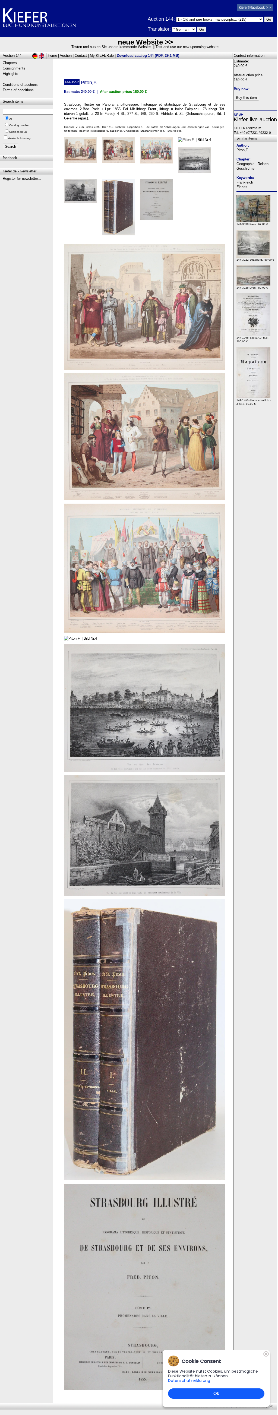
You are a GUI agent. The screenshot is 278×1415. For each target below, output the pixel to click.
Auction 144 (12, 55)
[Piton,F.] (144, 369)
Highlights (10, 74)
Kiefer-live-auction (255, 119)
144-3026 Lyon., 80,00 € (252, 287)
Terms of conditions (18, 90)
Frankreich (244, 182)
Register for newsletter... (22, 178)
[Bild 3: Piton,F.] (158, 152)
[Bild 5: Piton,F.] (196, 162)
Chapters (10, 63)
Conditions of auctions (20, 85)
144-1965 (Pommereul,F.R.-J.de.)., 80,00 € (253, 402)
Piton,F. (242, 150)
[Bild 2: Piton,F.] (120, 152)
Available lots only (19, 138)
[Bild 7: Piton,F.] (120, 209)
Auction (66, 55)
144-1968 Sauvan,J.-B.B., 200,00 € (252, 339)
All (10, 118)
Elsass (241, 187)
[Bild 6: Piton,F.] (82, 193)
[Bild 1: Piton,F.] (82, 152)
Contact (81, 55)
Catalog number (19, 125)
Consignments (14, 68)
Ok (216, 1393)
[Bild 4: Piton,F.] (196, 141)
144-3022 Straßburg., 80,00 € (255, 259)
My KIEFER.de (102, 55)
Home (52, 55)
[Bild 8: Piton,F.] (158, 202)
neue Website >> (145, 42)
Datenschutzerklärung (189, 1380)
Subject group (18, 131)
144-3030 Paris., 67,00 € (252, 224)
